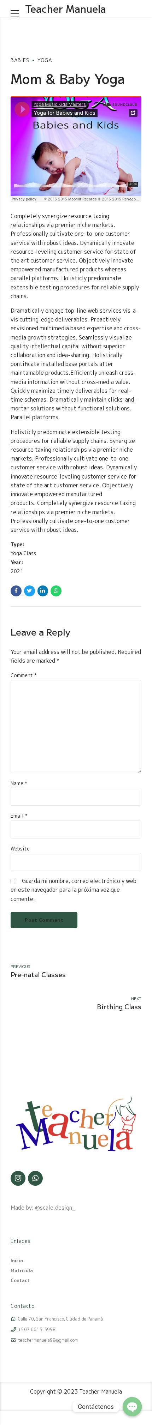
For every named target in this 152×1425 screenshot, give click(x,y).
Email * (19, 815)
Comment (24, 675)
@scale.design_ (55, 1207)
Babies (20, 60)
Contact (20, 1280)
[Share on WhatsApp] (56, 590)
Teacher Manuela (65, 8)
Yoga (44, 60)
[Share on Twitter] (29, 590)
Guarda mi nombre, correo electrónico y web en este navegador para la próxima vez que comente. (73, 889)
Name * (19, 783)
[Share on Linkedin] (42, 590)
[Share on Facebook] (16, 590)
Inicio (17, 1260)
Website (20, 848)
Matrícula (22, 1270)
